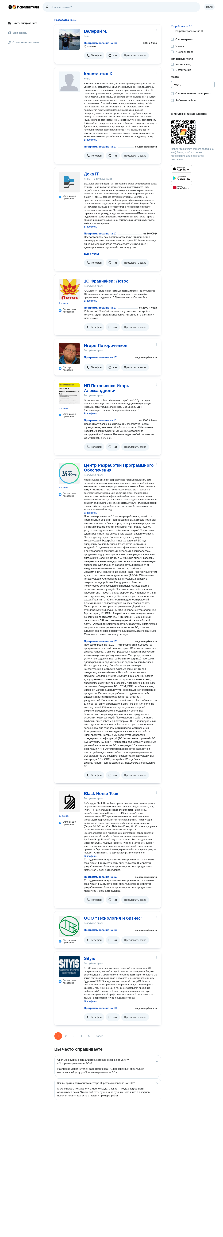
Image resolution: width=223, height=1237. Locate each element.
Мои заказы (20, 32)
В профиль (90, 139)
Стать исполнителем (26, 42)
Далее (99, 1035)
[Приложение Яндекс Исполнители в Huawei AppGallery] (181, 187)
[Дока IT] (69, 182)
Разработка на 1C (181, 26)
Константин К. (98, 73)
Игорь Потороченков (106, 345)
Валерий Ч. (95, 31)
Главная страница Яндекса (10, 7)
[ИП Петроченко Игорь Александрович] (69, 393)
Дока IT (91, 174)
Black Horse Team (102, 793)
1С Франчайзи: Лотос (106, 281)
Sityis (89, 958)
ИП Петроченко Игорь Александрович (106, 388)
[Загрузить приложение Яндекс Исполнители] (193, 132)
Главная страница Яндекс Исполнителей (23, 7)
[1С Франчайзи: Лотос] (69, 289)
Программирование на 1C (100, 42)
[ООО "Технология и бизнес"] (69, 926)
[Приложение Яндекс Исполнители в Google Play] (181, 178)
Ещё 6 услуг (91, 253)
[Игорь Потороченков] (69, 353)
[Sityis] (69, 966)
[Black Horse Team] (69, 801)
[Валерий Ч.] (69, 39)
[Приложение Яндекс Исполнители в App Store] (181, 168)
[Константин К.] (69, 81)
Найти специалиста (25, 23)
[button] (94, 55)
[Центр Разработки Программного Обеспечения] (69, 473)
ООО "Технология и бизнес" (113, 918)
